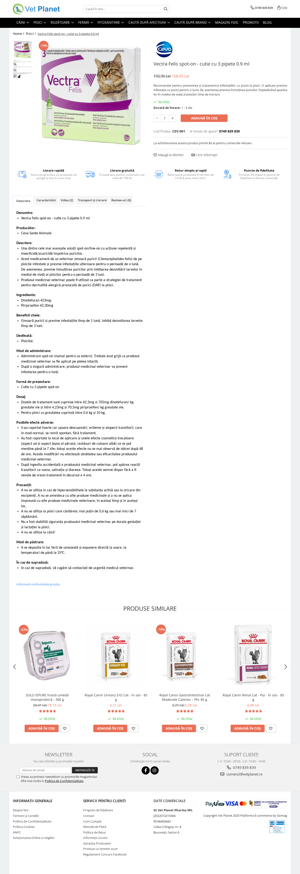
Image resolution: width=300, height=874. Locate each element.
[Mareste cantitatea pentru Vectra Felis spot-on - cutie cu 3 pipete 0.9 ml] (172, 118)
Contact (88, 816)
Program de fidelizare (98, 810)
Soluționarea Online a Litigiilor (34, 838)
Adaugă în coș (204, 118)
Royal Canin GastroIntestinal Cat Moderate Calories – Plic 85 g (184, 697)
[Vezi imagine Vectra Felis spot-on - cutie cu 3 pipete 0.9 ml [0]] (23, 49)
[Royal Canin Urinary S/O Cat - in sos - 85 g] (116, 655)
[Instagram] (154, 770)
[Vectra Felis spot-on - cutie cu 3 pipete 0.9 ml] (90, 95)
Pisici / (31, 33)
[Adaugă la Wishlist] (64, 728)
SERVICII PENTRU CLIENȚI (104, 800)
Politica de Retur (94, 832)
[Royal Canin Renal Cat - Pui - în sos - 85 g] (253, 655)
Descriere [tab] (23, 201)
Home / (19, 33)
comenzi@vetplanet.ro (243, 774)
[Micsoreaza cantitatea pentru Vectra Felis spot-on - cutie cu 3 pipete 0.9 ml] (157, 118)
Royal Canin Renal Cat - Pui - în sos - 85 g (253, 697)
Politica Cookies (24, 827)
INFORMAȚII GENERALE (32, 800)
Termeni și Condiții (26, 816)
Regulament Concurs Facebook (105, 854)
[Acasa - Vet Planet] (36, 9)
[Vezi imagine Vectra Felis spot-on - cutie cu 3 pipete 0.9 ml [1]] (23, 69)
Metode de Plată (94, 827)
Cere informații (206, 155)
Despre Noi (20, 810)
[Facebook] (146, 770)
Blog (267, 22)
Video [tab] (67, 200)
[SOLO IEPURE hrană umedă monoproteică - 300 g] (47, 655)
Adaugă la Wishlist (170, 155)
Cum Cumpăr (92, 821)
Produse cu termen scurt (100, 849)
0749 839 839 (244, 767)
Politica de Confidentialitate (64, 781)
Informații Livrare (95, 838)
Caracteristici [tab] (46, 200)
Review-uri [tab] (121, 200)
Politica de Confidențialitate (32, 821)
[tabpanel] (90, 95)
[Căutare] (165, 9)
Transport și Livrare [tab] (92, 200)
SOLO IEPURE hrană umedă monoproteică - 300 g (47, 697)
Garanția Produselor (97, 843)
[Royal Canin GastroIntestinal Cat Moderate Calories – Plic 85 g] (185, 655)
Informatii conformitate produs (38, 584)
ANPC (17, 832)
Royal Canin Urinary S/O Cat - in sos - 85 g (116, 697)
